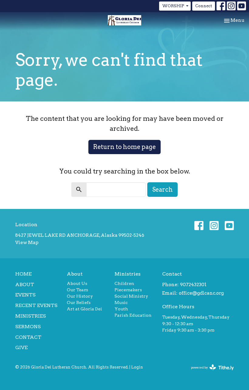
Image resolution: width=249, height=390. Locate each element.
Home (23, 274)
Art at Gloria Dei (84, 308)
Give (21, 347)
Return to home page (124, 146)
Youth (121, 308)
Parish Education (133, 315)
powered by (209, 372)
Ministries (30, 316)
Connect (203, 6)
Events (25, 295)
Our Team (77, 289)
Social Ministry (131, 296)
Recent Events (36, 305)
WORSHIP (173, 6)
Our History (80, 296)
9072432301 (193, 284)
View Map (27, 242)
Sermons (28, 326)
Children (124, 283)
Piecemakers (128, 289)
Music (121, 302)
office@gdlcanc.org (201, 293)
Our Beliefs (78, 302)
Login (137, 367)
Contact (28, 337)
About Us (77, 283)
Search (162, 189)
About (24, 284)
